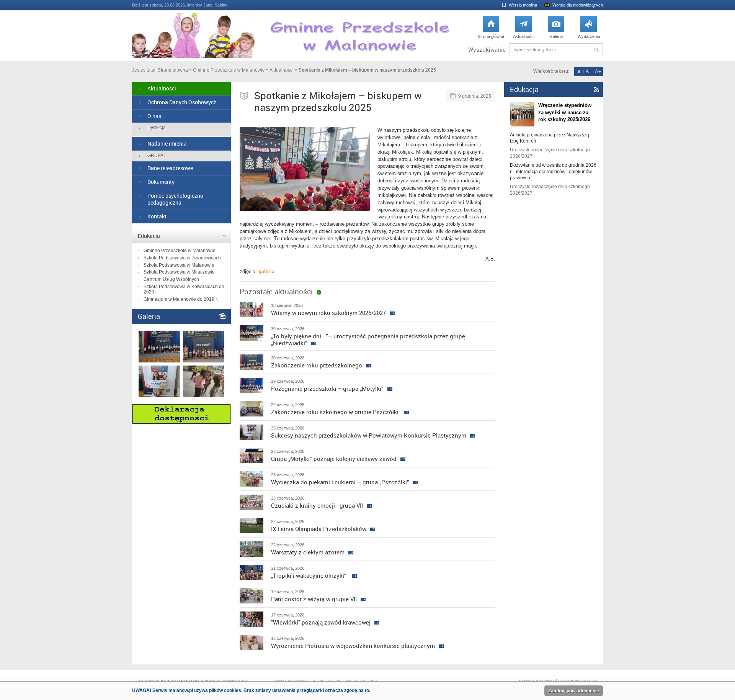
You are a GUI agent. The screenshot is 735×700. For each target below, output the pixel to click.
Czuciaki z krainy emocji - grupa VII (317, 505)
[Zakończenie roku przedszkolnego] (203, 361)
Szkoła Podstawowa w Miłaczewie (179, 272)
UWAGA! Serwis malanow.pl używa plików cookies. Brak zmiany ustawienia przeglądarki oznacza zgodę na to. (251, 690)
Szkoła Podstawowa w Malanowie (179, 265)
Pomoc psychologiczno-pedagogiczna (176, 199)
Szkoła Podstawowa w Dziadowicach (182, 258)
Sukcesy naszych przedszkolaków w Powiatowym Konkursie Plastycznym (368, 435)
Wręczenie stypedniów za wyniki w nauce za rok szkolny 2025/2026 (564, 112)
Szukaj (596, 50)
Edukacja (149, 235)
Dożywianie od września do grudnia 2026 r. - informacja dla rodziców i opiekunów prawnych (553, 171)
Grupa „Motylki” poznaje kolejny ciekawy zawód (334, 458)
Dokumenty (161, 181)
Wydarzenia (589, 29)
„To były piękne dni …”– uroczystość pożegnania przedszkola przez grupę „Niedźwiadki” (368, 339)
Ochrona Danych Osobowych (182, 102)
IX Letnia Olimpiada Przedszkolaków (318, 529)
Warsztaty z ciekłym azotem (308, 552)
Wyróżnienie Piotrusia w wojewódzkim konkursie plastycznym (353, 645)
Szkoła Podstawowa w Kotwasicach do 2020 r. (184, 289)
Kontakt (157, 216)
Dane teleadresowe (170, 168)
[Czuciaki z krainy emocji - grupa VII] (203, 395)
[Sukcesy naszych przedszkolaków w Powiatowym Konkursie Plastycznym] (159, 395)
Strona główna (491, 29)
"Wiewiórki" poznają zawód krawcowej (321, 622)
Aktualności (523, 29)
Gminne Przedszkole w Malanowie (229, 70)
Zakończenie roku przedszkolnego (316, 365)
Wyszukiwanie (487, 49)
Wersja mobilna (523, 5)
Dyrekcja (156, 127)
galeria (266, 271)
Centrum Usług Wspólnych (171, 279)
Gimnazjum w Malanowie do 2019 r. (181, 299)
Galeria (556, 29)
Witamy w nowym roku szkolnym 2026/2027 (328, 312)
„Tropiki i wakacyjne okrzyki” (309, 575)
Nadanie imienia (167, 143)
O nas (154, 116)
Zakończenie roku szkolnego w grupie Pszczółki (335, 412)
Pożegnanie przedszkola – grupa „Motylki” (327, 388)
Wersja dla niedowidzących (577, 5)
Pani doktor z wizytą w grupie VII (314, 599)
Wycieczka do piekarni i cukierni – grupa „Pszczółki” (340, 482)
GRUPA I (156, 155)
